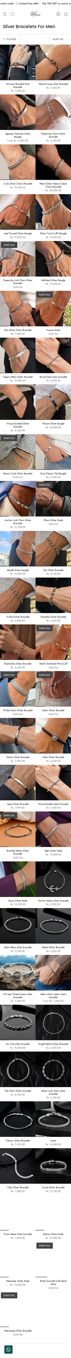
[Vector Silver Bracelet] (18, 735)
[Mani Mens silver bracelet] (18, 926)
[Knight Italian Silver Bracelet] (53, 1022)
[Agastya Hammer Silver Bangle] (18, 112)
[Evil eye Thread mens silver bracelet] (18, 972)
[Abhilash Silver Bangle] (53, 259)
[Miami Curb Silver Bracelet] (18, 452)
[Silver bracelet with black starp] (53, 1259)
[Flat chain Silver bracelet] (18, 1069)
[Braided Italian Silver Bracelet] (18, 829)
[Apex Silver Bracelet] (18, 782)
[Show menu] (4, 14)
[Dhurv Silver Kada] (53, 498)
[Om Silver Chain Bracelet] (18, 308)
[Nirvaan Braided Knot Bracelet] (18, 62)
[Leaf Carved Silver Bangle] (18, 212)
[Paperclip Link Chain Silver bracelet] (18, 259)
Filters (11, 39)
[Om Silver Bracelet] (53, 548)
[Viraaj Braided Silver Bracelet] (18, 402)
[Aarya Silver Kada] (18, 879)
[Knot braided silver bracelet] (53, 782)
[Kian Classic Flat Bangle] (53, 452)
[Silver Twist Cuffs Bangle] (53, 212)
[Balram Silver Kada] (53, 1212)
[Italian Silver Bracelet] (53, 926)
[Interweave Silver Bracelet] (18, 1309)
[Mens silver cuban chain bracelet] (53, 972)
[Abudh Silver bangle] (18, 548)
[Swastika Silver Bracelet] (53, 595)
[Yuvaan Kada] (53, 308)
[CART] (66, 14)
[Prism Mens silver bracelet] (18, 1212)
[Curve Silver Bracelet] (53, 1166)
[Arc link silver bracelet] (18, 1022)
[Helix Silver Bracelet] (53, 735)
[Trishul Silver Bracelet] (18, 595)
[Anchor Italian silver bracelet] (53, 879)
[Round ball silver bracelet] (53, 355)
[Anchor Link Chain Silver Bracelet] (18, 498)
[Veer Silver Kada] (53, 829)
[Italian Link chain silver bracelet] (53, 1069)
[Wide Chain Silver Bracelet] (18, 689)
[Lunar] (53, 1119)
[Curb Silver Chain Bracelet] (18, 162)
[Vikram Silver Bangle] (53, 402)
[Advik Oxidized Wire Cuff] (53, 642)
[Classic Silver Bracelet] (18, 1119)
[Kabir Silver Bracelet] (53, 689)
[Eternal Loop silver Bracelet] (53, 62)
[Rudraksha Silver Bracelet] (18, 642)
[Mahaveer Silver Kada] (18, 1259)
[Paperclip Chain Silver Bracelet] (53, 112)
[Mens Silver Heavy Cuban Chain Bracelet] (53, 162)
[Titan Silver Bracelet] (18, 1166)
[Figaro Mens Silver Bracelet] (18, 355)
